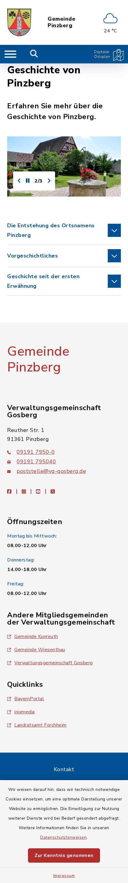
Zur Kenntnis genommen (64, 855)
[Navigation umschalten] (10, 54)
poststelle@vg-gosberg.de (51, 471)
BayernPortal (29, 698)
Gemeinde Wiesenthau (39, 649)
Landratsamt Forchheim (40, 725)
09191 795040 (36, 461)
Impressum (64, 876)
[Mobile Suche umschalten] (34, 54)
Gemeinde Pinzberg (61, 22)
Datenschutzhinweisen (63, 837)
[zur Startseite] (19, 22)
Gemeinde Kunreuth (36, 636)
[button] (64, 230)
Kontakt (64, 769)
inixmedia (24, 712)
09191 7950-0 (36, 452)
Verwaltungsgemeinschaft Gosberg (53, 663)
